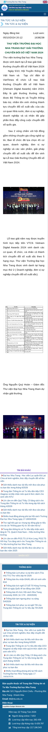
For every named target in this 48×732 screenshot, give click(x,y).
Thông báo (25, 567)
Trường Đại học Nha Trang (16, 2)
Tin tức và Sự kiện (13, 20)
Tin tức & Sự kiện (16, 24)
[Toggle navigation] (45, 14)
